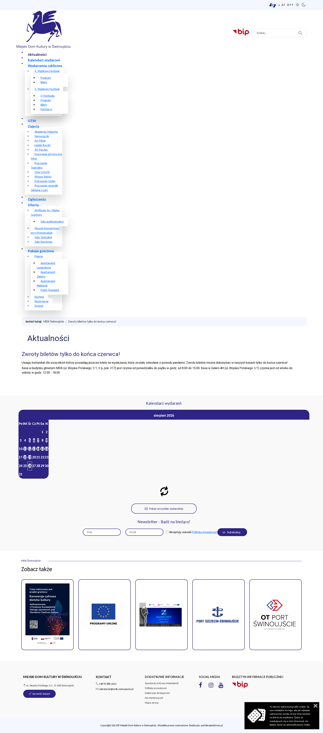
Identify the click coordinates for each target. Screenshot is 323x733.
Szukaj (301, 32)
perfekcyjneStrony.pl (212, 725)
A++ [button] (290, 4)
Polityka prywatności (204, 532)
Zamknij (315, 706)
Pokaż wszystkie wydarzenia (166, 508)
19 (30, 457)
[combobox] (279, 33)
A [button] (279, 5)
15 (42, 449)
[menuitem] (37, 54)
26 (30, 466)
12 (30, 449)
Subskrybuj (233, 532)
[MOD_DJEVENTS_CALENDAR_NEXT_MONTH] (165, 484)
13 (34, 449)
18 (25, 457)
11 (25, 449)
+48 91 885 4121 (107, 683)
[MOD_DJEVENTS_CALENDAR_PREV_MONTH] (163, 484)
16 (46, 449)
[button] (104, 614)
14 (38, 449)
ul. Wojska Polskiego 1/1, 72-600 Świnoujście (50, 685)
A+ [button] (283, 5)
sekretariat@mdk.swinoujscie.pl (116, 689)
